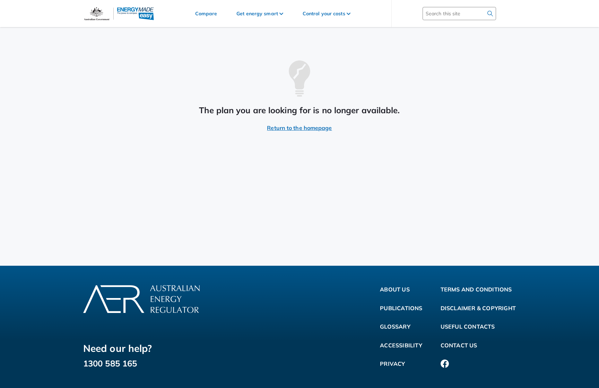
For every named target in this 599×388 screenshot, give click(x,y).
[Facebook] (445, 364)
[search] (490, 13)
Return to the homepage (299, 127)
